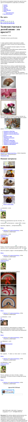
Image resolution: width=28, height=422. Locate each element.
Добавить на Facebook (8, 137)
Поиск (5, 11)
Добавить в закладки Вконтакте (11, 133)
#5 (1, 342)
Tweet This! (6, 139)
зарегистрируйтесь (11, 153)
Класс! (5, 135)
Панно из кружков (7, 169)
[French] (7, 22)
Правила (5, 8)
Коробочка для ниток (8, 195)
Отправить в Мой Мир (9, 131)
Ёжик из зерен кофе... (8, 204)
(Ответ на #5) (4, 363)
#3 (8, 260)
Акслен (2, 319)
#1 (1, 209)
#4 (1, 318)
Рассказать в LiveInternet (9, 141)
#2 (8, 235)
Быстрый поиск (10, 12)
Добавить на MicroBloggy (9, 144)
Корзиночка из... (7, 186)
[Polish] (11, 22)
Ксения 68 (3, 210)
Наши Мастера (7, 10)
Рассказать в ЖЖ (7, 136)
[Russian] (1, 22)
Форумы (5, 6)
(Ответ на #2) (4, 260)
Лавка (4, 7)
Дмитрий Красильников (6, 343)
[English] (5, 22)
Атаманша (3, 236)
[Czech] (3, 22)
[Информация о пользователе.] (4, 151)
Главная (5, 5)
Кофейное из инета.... (8, 178)
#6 (8, 363)
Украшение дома (5, 155)
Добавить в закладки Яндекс (10, 132)
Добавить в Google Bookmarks (10, 143)
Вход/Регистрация (7, 14)
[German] (9, 22)
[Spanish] (13, 22)
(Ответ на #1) (4, 235)
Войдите (3, 153)
